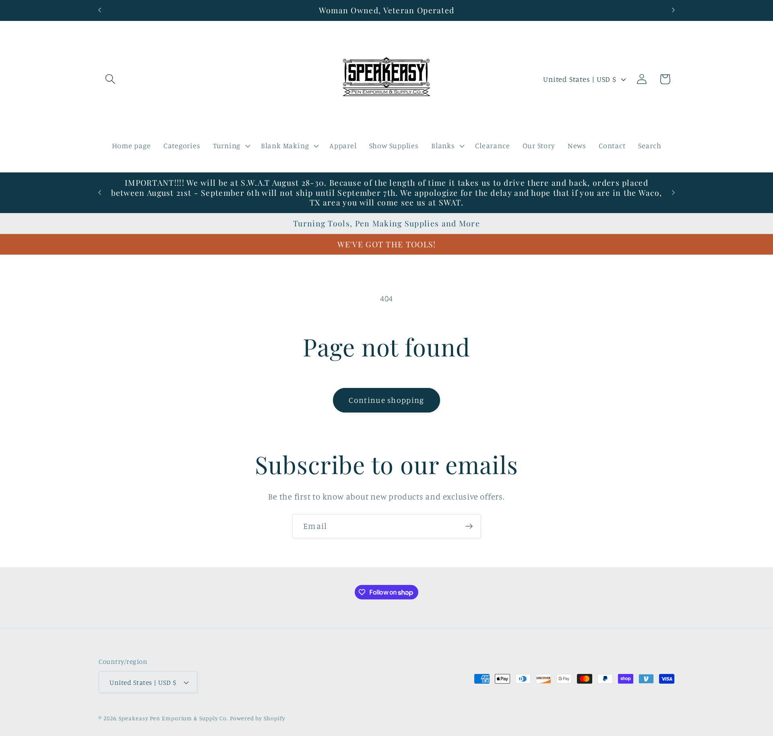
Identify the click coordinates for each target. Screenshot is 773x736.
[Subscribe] (468, 526)
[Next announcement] (673, 10)
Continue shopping (386, 400)
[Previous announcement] (100, 10)
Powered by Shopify (257, 718)
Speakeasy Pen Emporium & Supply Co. (173, 718)
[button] (110, 79)
